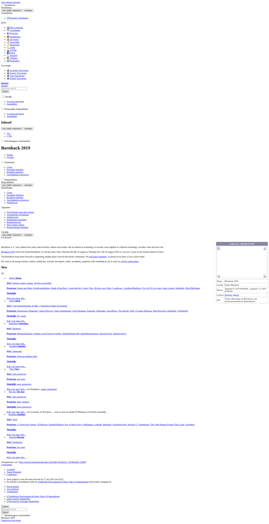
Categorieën (6, 465)
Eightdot (228, 295)
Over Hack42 (13, 489)
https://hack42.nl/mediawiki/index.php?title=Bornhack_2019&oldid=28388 (52, 462)
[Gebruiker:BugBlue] (7, 414)
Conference (12, 474)
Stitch (97, 311)
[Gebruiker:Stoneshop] (7, 323)
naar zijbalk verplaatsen (11, 10)
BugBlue (100, 424)
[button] (3, 5)
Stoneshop (66, 333)
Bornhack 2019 (8, 252)
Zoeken (5, 91)
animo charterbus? (49, 389)
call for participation (130, 261)
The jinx (19, 402)
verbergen (28, 10)
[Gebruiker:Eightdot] (8, 346)
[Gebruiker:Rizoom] (8, 437)
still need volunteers (98, 256)
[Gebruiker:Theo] (8, 369)
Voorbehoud (12, 491)
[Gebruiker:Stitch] (8, 301)
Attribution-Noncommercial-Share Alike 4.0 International (63, 482)
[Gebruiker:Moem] (8, 278)
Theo (19, 379)
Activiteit (11, 469)
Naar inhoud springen (10, 2)
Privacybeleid (13, 486)
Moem (236, 295)
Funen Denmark (14, 472)
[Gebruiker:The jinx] (7, 392)
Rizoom (16, 447)
